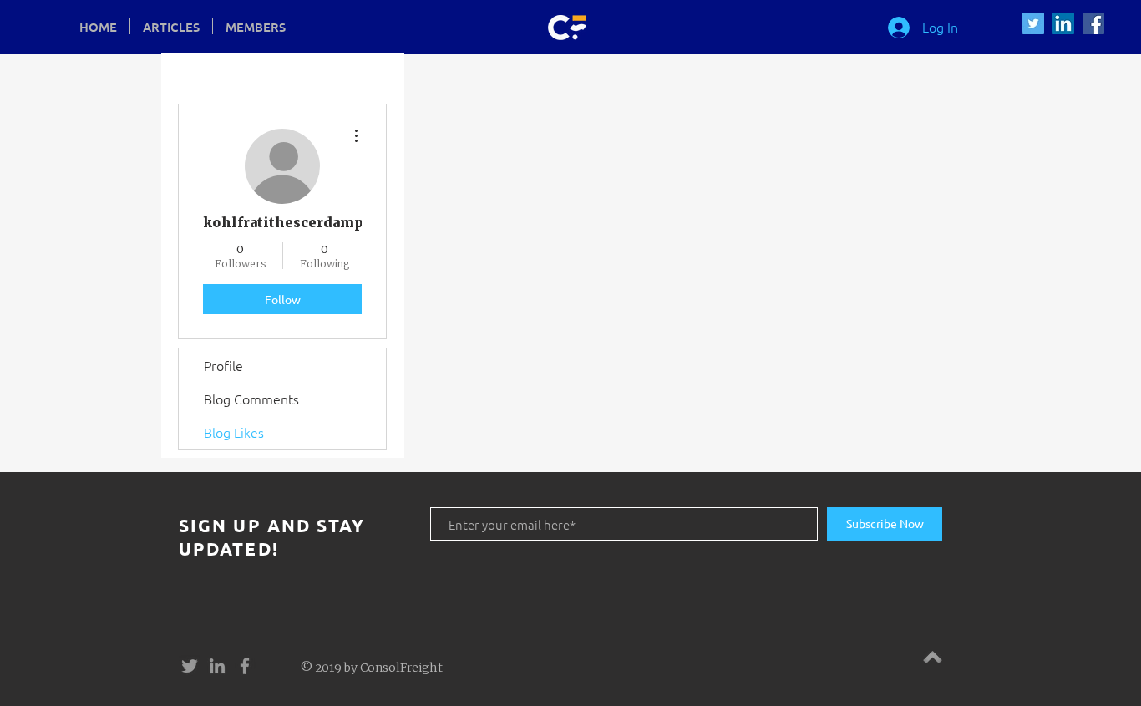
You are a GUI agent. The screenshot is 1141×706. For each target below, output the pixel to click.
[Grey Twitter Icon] (189, 666)
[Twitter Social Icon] (1033, 23)
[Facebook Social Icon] (1093, 23)
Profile (223, 365)
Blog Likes (234, 432)
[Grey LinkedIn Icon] (217, 666)
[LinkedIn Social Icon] (1063, 23)
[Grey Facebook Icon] (245, 666)
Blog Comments (251, 398)
